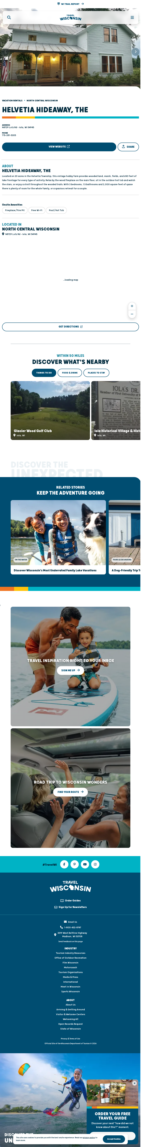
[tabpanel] (70, 410)
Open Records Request (70, 1024)
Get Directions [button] (69, 326)
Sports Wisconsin (70, 991)
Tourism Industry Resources (70, 953)
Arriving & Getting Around (70, 1009)
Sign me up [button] (68, 670)
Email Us (72, 922)
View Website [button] (57, 146)
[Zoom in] (132, 306)
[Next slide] (135, 52)
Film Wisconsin (70, 962)
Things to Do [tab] (44, 372)
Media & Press (70, 977)
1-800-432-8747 (72, 927)
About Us (70, 1004)
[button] (70, 4)
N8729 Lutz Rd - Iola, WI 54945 (18, 127)
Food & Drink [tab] (70, 372)
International (70, 982)
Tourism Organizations (70, 972)
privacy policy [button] (89, 1138)
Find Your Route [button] (68, 792)
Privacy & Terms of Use (70, 1039)
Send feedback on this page (70, 941)
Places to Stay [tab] (96, 372)
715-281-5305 (9, 135)
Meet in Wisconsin (70, 986)
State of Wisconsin (70, 1028)
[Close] (134, 1083)
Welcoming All (70, 1019)
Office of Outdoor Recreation (70, 958)
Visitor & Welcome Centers (70, 1014)
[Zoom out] (132, 314)
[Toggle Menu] (130, 17)
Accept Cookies (114, 1139)
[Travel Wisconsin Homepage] (70, 18)
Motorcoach (70, 967)
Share (130, 147)
